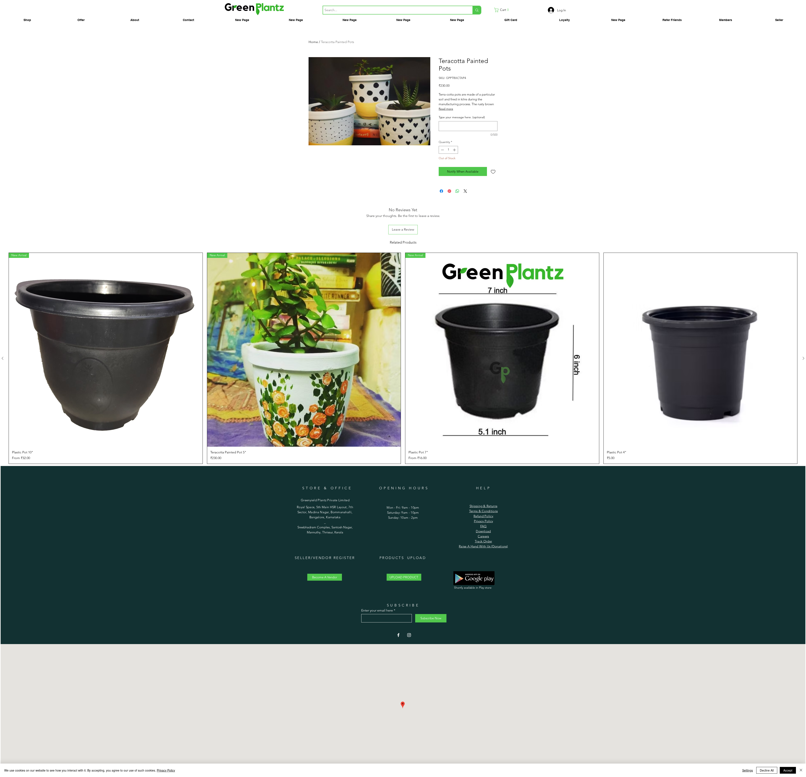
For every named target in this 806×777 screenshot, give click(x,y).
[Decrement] (442, 150)
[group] (403, 358)
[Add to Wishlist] (493, 171)
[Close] (800, 770)
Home (313, 42)
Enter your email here (377, 610)
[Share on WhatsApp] (457, 191)
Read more (446, 109)
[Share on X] (465, 191)
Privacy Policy (483, 521)
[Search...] (476, 10)
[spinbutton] (448, 150)
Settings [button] (747, 770)
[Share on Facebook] (441, 191)
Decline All (767, 770)
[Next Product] (803, 358)
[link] (502, 10)
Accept (787, 770)
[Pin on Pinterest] (449, 191)
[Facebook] (398, 635)
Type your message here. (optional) (462, 117)
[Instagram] (409, 635)
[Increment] (454, 150)
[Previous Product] (2, 358)
